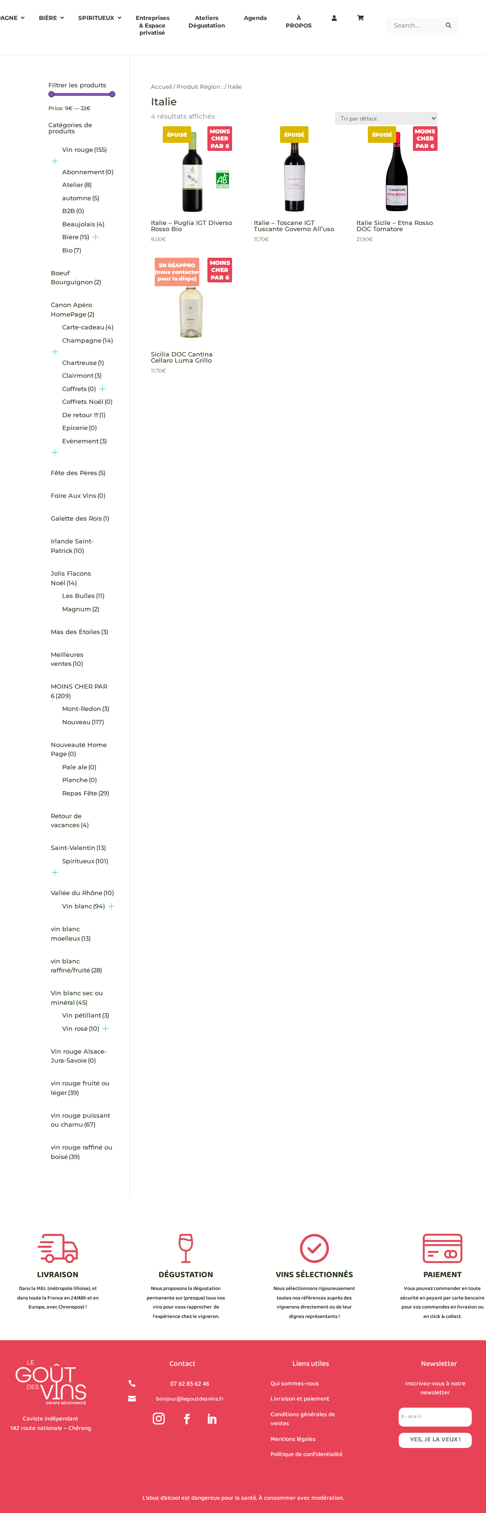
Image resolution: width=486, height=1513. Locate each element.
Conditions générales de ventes (303, 1419)
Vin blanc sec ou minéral (77, 997)
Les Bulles (83, 595)
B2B (73, 211)
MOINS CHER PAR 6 (79, 691)
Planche (79, 780)
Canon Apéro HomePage (72, 309)
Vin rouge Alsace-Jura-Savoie (79, 1056)
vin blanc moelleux (71, 933)
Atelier (77, 184)
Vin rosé (80, 1028)
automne (80, 198)
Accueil (161, 86)
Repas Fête (85, 793)
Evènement (84, 441)
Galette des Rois (80, 518)
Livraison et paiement (300, 1399)
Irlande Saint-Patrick (72, 545)
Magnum (80, 609)
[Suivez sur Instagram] (159, 1419)
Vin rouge (84, 149)
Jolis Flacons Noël (71, 578)
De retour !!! (83, 415)
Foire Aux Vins (78, 495)
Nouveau (83, 722)
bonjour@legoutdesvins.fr (190, 1399)
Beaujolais (83, 224)
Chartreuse (83, 362)
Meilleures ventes (67, 659)
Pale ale (79, 767)
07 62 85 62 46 (189, 1384)
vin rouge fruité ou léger (80, 1087)
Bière (75, 237)
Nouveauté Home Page (79, 749)
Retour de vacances (70, 820)
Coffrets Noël (87, 401)
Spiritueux (85, 861)
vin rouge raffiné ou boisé (81, 1151)
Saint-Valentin (78, 847)
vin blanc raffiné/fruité (76, 965)
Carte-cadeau (87, 327)
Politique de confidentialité (307, 1454)
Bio (71, 250)
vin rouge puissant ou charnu (80, 1120)
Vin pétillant (85, 1015)
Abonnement (87, 172)
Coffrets (79, 388)
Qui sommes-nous (295, 1384)
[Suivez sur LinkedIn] (211, 1419)
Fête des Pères (78, 472)
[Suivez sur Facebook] (187, 1419)
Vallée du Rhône (82, 893)
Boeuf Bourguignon (76, 277)
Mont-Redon (85, 708)
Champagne (87, 340)
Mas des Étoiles (79, 631)
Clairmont (82, 375)
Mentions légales (293, 1439)
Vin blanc (83, 906)
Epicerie (79, 427)
